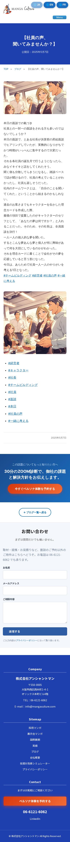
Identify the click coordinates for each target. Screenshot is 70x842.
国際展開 (35, 739)
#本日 (12, 406)
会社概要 (35, 757)
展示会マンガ (35, 733)
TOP (6, 69)
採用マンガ (35, 728)
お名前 (6, 567)
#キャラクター (18, 370)
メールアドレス (11, 583)
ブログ (17, 69)
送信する (14, 631)
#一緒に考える (18, 421)
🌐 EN (49, 4)
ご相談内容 (9, 599)
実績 (35, 745)
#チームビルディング (17, 275)
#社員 (12, 392)
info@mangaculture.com (40, 706)
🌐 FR (62, 4)
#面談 (12, 399)
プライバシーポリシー (26, 640)
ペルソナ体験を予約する (35, 801)
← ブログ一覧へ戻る (35, 512)
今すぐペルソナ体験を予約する (35, 488)
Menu (59, 17)
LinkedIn (35, 819)
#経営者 (37, 275)
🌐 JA (37, 4)
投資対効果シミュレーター (35, 763)
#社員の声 (50, 275)
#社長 (12, 377)
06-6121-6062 (39, 700)
